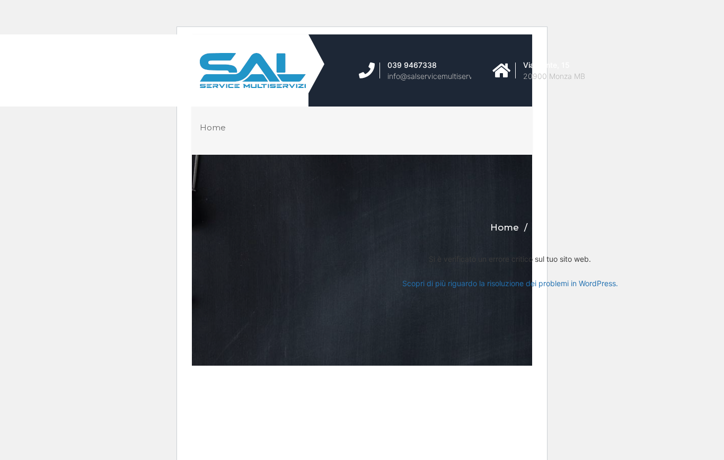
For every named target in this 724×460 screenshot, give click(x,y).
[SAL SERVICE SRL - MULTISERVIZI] (270, 70)
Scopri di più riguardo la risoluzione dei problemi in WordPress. (510, 283)
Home (213, 127)
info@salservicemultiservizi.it (436, 76)
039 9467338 (412, 64)
